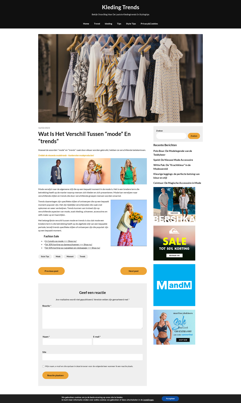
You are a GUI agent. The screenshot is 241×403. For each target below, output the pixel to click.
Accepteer (170, 398)
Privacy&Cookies (149, 23)
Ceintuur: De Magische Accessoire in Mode (177, 182)
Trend (97, 23)
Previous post (51, 271)
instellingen (148, 400)
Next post (133, 271)
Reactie (46, 305)
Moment (70, 256)
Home (86, 23)
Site (44, 352)
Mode (58, 256)
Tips (119, 23)
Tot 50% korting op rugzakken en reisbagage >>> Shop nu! (72, 247)
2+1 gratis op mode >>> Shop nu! (61, 241)
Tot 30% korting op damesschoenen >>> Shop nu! (68, 244)
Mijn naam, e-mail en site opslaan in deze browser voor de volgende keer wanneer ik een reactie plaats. (89, 366)
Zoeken (194, 136)
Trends (82, 256)
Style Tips (131, 23)
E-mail (97, 336)
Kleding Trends (120, 7)
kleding (108, 23)
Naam (46, 336)
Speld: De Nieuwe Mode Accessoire (173, 159)
